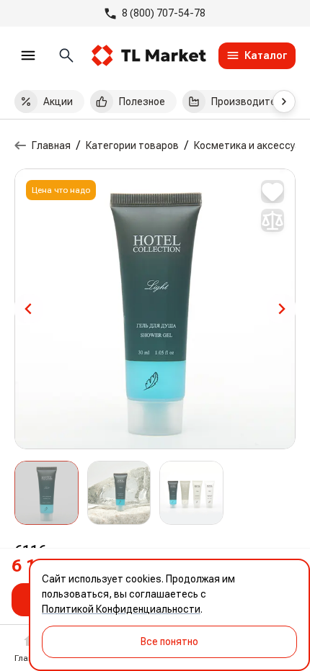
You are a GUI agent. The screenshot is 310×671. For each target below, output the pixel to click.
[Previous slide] (28, 308)
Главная (51, 145)
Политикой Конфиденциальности (121, 609)
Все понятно (169, 641)
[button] (46, 493)
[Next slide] (281, 308)
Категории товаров (132, 145)
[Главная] (20, 145)
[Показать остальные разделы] (284, 101)
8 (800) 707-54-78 (163, 13)
